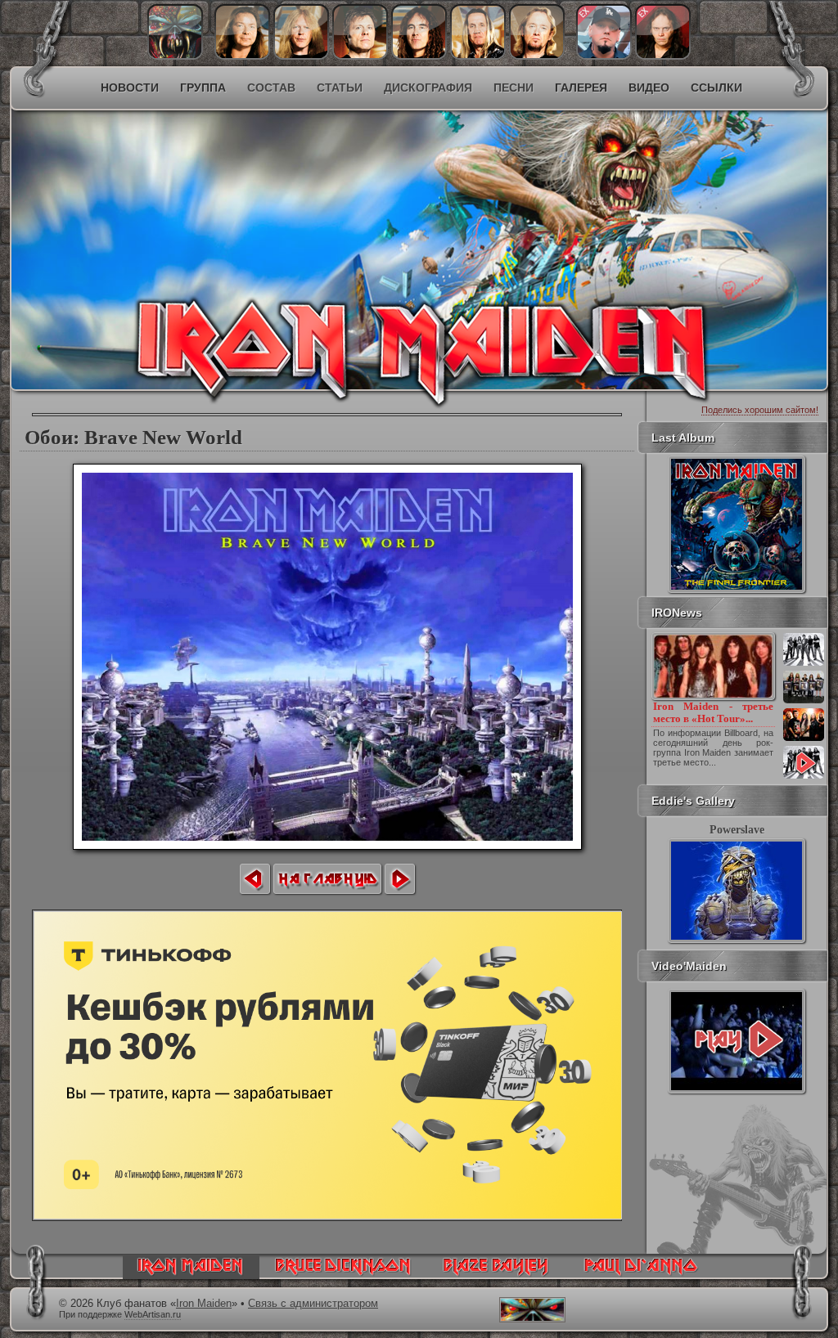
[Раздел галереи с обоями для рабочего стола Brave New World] (327, 845)
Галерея (581, 87)
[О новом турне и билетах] (803, 664)
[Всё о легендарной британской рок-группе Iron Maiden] (300, 217)
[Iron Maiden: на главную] (191, 1275)
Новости (130, 87)
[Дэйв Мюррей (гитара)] (242, 55)
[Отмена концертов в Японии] (803, 739)
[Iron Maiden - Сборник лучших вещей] (803, 701)
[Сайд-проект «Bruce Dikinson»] (342, 1275)
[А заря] (736, 1041)
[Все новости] (803, 776)
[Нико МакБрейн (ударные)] (478, 55)
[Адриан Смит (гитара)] (537, 55)
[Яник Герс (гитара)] (301, 55)
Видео (648, 87)
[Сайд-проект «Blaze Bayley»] (496, 1275)
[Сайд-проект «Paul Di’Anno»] (640, 1275)
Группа (203, 87)
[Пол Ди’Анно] (604, 55)
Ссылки (716, 87)
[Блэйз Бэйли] (663, 55)
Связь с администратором (313, 1303)
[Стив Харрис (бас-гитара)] (419, 55)
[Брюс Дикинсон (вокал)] (360, 55)
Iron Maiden (204, 1303)
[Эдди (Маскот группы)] (175, 55)
